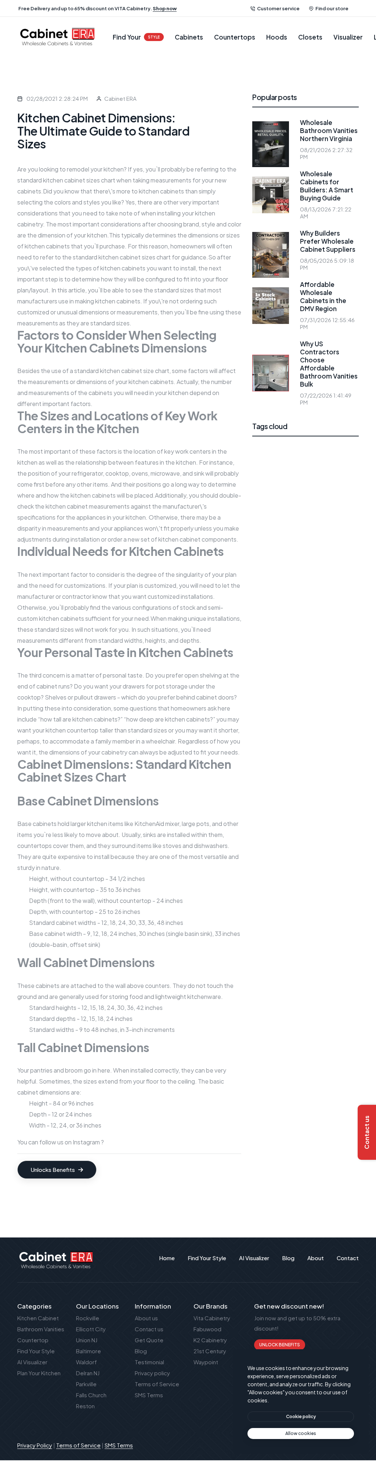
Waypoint (206, 1361)
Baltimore (88, 1350)
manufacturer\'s (185, 506)
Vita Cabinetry (212, 1317)
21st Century (210, 1350)
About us (146, 1317)
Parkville (86, 1383)
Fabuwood (207, 1328)
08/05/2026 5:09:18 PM (327, 264)
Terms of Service (157, 1383)
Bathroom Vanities (40, 1328)
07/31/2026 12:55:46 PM (327, 323)
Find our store (331, 8)
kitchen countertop (72, 730)
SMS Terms (149, 1394)
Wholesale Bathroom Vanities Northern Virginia (329, 130)
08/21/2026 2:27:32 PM (326, 153)
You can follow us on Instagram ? (60, 1142)
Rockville (87, 1317)
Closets (310, 37)
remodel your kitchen (95, 169)
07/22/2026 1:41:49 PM (325, 399)
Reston (85, 1405)
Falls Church (91, 1394)
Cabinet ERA (120, 98)
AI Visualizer (32, 1361)
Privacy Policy (34, 1445)
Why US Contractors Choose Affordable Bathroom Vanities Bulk (329, 364)
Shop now (165, 8)
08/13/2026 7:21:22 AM (325, 212)
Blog (141, 1350)
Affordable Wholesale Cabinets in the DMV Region (323, 296)
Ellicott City (91, 1328)
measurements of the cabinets (70, 392)
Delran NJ (88, 1372)
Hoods (276, 37)
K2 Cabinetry (210, 1339)
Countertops (234, 37)
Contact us (149, 1328)
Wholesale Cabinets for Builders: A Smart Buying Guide (326, 186)
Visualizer (348, 37)
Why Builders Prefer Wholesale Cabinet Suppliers (327, 241)
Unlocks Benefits (53, 1169)
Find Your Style (36, 1350)
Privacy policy (152, 1372)
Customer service (278, 8)
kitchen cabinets (117, 301)
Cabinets (189, 37)
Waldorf (86, 1361)
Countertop (32, 1339)
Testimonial (149, 1361)
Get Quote (149, 1339)
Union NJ (86, 1339)
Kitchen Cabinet (38, 1317)
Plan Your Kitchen (39, 1372)
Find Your (136, 37)
